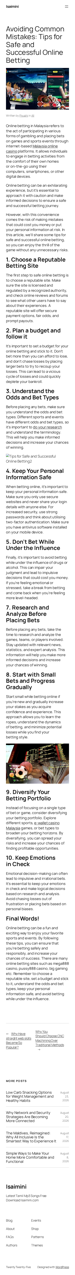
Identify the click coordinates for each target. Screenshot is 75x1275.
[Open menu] (66, 6)
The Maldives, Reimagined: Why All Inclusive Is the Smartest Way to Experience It (31, 1137)
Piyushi (23, 115)
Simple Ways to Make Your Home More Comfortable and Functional (30, 1157)
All (32, 115)
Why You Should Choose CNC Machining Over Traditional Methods (49, 1038)
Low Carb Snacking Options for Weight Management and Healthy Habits (30, 1096)
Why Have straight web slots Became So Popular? (18, 1040)
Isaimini (12, 6)
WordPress (62, 1267)
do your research (47, 427)
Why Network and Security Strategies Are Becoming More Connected (28, 1117)
